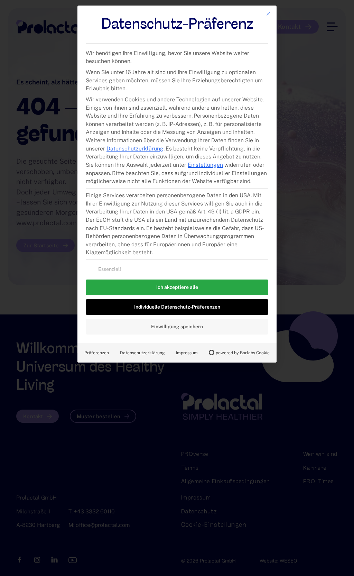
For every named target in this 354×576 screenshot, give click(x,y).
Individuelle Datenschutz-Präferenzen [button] (177, 307)
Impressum (187, 352)
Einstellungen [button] (205, 165)
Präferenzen (96, 352)
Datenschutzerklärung (135, 148)
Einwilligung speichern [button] (177, 326)
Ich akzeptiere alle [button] (177, 287)
